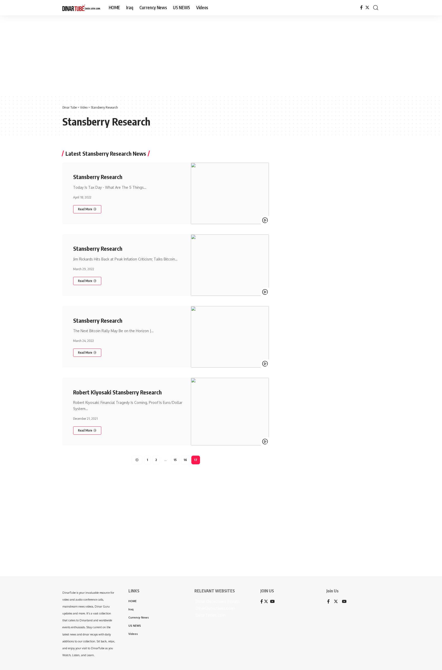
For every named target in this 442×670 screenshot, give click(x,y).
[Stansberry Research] (230, 193)
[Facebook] (361, 7)
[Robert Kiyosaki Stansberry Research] (230, 411)
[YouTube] (344, 601)
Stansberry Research (97, 176)
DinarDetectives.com (214, 608)
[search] (375, 7)
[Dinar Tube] (81, 7)
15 (175, 460)
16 (185, 460)
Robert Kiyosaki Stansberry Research (117, 392)
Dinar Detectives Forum (216, 601)
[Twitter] (367, 7)
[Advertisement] (158, 55)
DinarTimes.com (210, 615)
